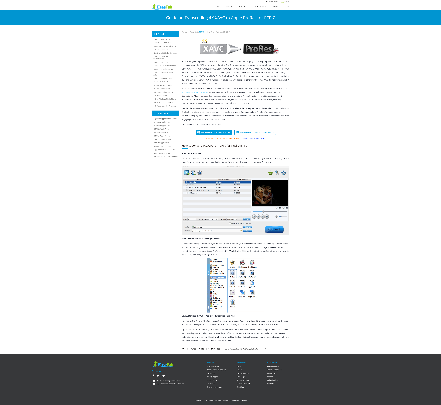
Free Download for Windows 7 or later (215, 132)
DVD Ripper (211, 373)
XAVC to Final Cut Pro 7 (163, 39)
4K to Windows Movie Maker (165, 99)
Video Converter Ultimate (216, 370)
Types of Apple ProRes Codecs (165, 119)
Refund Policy (272, 380)
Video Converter (213, 366)
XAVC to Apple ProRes (162, 139)
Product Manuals (243, 383)
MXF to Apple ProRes (162, 136)
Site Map (240, 387)
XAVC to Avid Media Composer (165, 53)
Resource (191, 348)
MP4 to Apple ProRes (162, 129)
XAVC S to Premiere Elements (165, 66)
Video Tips (204, 348)
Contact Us (271, 373)
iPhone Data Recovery (215, 387)
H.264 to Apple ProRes (162, 122)
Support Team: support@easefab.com (170, 384)
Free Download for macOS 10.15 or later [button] (255, 132)
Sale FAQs (241, 377)
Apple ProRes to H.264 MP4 (164, 150)
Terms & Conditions (274, 370)
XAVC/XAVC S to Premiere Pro (165, 46)
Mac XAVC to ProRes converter (195, 92)
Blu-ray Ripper (212, 377)
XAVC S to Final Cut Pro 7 (163, 69)
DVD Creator (211, 383)
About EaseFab (273, 366)
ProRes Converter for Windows (166, 156)
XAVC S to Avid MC (161, 82)
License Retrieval (243, 373)
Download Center (271, 2)
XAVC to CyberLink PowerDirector (160, 57)
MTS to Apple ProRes (162, 132)
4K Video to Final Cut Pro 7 (164, 92)
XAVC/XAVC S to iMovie (162, 43)
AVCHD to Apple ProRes (163, 146)
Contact (286, 2)
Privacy (270, 377)
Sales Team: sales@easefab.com (167, 381)
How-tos (240, 370)
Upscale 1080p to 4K (162, 89)
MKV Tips (215, 348)
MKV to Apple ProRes (162, 143)
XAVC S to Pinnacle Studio (164, 78)
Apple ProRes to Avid (162, 153)
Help (239, 366)
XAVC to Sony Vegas (161, 62)
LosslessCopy (212, 380)
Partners (270, 383)
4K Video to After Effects (163, 102)
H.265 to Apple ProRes (162, 125)
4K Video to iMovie (161, 95)
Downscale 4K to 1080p (163, 85)
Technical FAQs (243, 380)
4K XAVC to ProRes (161, 49)
